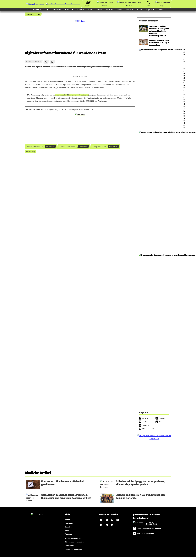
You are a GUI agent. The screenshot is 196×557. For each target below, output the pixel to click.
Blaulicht (80, 10)
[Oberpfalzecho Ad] (63, 4)
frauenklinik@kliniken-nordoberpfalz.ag (72, 95)
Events (104, 6)
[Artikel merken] (52, 62)
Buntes (90, 10)
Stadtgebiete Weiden (99, 147)
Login (162, 6)
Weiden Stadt (113, 146)
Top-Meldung (30, 151)
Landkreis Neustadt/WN (35, 147)
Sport (99, 10)
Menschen (109, 10)
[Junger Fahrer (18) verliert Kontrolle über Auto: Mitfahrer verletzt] (154, 191)
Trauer (160, 10)
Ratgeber (149, 10)
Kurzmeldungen (33, 14)
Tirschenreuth (83, 146)
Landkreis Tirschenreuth (67, 147)
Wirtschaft (129, 10)
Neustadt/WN (50, 146)
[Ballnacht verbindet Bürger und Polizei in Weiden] (154, 89)
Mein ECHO (37, 10)
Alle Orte (68, 10)
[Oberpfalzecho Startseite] (35, 4)
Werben (129, 6)
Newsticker (57, 10)
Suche (148, 6)
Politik (119, 10)
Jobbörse (87, 6)
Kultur (139, 10)
